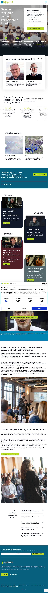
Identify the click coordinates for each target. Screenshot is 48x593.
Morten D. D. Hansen (12, 81)
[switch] (18, 301)
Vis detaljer (42, 304)
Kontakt (5, 574)
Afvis (9, 308)
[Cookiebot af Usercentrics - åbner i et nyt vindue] (41, 283)
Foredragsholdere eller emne (33, 19)
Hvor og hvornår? (30, 23)
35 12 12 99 (14, 574)
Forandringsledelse (10, 155)
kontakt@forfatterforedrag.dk (38, 585)
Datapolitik (15, 586)
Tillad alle (39, 308)
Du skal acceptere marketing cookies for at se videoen (24, 317)
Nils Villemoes (30, 81)
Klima (26, 155)
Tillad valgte (24, 308)
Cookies (10, 586)
